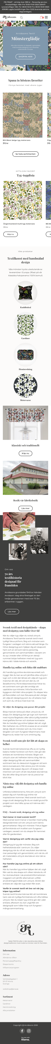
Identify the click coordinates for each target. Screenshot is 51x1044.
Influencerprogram (11, 968)
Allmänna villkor (10, 958)
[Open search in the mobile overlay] (21, 17)
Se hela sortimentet (26, 154)
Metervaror (7, 1000)
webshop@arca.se (10, 989)
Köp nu (10, 234)
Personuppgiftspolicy (12, 961)
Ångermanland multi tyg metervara (19, 224)
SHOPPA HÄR (25, 56)
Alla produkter (9, 1010)
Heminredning (9, 1007)
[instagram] (28, 1031)
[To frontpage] (9, 17)
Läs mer (25, 508)
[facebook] (22, 1031)
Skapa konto (8, 964)
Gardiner (6, 1004)
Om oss (6, 954)
